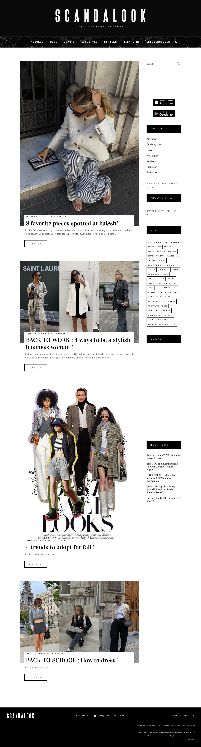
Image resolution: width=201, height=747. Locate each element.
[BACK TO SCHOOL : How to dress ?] (79, 622)
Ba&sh (151, 251)
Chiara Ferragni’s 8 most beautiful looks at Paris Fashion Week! (161, 489)
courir (151, 270)
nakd (167, 297)
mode (177, 292)
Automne (152, 139)
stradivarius (163, 320)
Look (149, 150)
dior (165, 274)
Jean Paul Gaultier (167, 283)
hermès (171, 279)
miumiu (168, 292)
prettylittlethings (157, 306)
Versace (152, 324)
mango (166, 288)
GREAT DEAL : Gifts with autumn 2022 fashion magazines (161, 478)
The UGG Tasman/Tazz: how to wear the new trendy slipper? (163, 466)
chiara (161, 260)
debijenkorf (154, 274)
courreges (163, 270)
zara (173, 324)
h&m (162, 279)
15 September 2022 (35, 333)
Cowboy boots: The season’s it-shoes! (164, 499)
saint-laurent (155, 315)
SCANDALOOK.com (143, 725)
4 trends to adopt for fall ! (60, 547)
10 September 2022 (35, 541)
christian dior (155, 265)
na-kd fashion (155, 297)
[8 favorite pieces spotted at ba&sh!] (79, 143)
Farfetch (152, 279)
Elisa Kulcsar (58, 541)
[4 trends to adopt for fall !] (79, 467)
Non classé (153, 155)
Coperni (170, 265)
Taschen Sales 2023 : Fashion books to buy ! (163, 457)
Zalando (163, 324)
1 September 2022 (34, 654)
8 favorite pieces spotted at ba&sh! (72, 223)
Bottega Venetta (156, 256)
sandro (169, 315)
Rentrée (151, 161)
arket (151, 247)
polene (171, 301)
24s (166, 242)
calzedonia (173, 256)
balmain (161, 251)
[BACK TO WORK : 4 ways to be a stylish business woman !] (79, 302)
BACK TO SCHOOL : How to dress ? (72, 660)
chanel (151, 260)
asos (159, 247)
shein (151, 320)
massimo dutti (155, 292)
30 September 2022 (35, 217)
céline (175, 270)
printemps (153, 311)
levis (150, 288)
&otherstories (155, 242)
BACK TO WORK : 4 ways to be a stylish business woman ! (78, 343)
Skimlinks (190, 743)
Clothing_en (154, 144)
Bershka (172, 251)
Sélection (152, 166)
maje (158, 288)
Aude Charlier (58, 217)
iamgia (151, 283)
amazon (175, 242)
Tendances (153, 172)
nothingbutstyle (156, 301)
